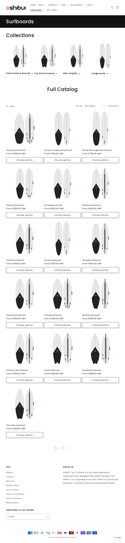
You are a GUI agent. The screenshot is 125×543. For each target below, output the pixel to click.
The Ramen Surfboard (91, 370)
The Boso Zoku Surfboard (17, 370)
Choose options (24, 160)
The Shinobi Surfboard (16, 315)
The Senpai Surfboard (91, 260)
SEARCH (9, 472)
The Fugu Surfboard (52, 315)
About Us (10, 481)
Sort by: (79, 106)
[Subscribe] (47, 517)
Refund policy (12, 502)
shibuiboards (59, 537)
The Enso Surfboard (52, 260)
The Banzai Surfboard (91, 205)
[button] (42, 5)
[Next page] (69, 448)
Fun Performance (44, 73)
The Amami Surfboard (15, 150)
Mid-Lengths (70, 73)
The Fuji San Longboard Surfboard (96, 150)
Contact (10, 477)
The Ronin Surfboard (15, 260)
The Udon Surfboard (15, 205)
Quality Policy (12, 485)
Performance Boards (18, 73)
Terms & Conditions (15, 494)
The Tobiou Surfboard (15, 425)
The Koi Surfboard (52, 370)
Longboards (98, 73)
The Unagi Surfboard (53, 205)
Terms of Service (14, 498)
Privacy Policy (12, 490)
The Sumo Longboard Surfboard (58, 150)
